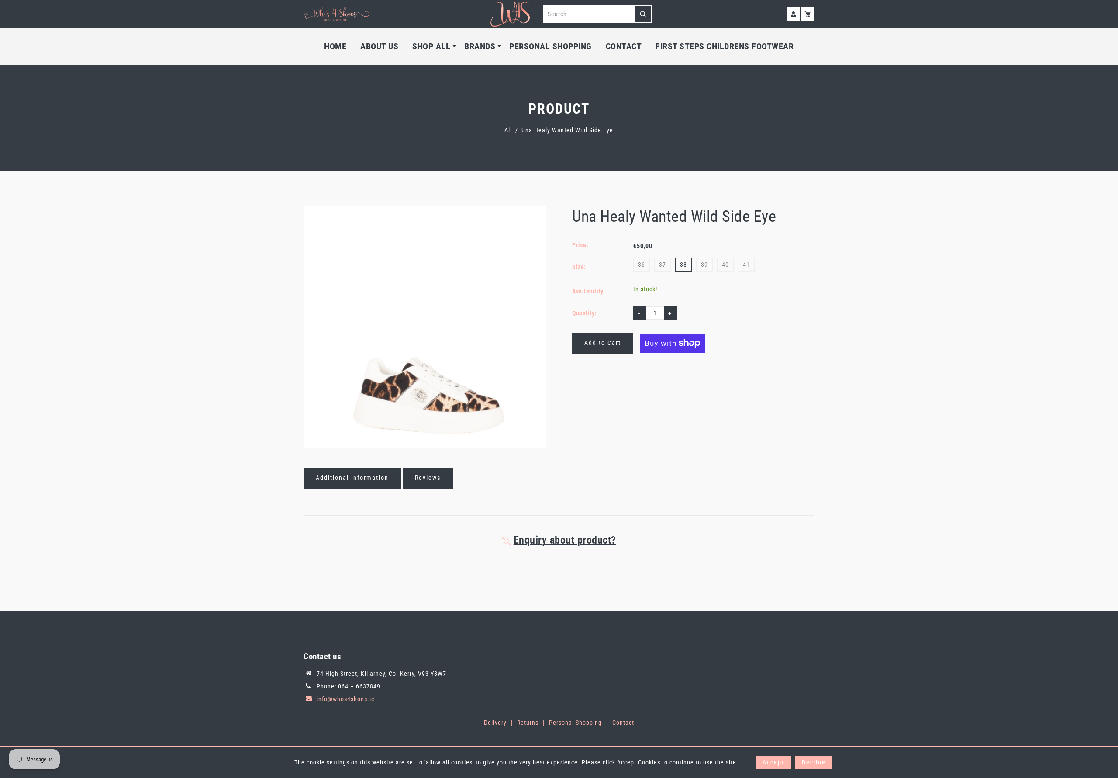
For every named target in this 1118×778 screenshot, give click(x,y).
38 (683, 264)
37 (662, 264)
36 (641, 264)
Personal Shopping (550, 46)
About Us (379, 46)
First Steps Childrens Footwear (725, 46)
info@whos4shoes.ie (346, 698)
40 (725, 264)
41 (746, 264)
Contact (624, 46)
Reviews (428, 477)
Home (335, 46)
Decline (814, 762)
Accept (773, 762)
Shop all (431, 46)
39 (704, 264)
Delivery (495, 722)
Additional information (352, 477)
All (508, 130)
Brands (479, 46)
